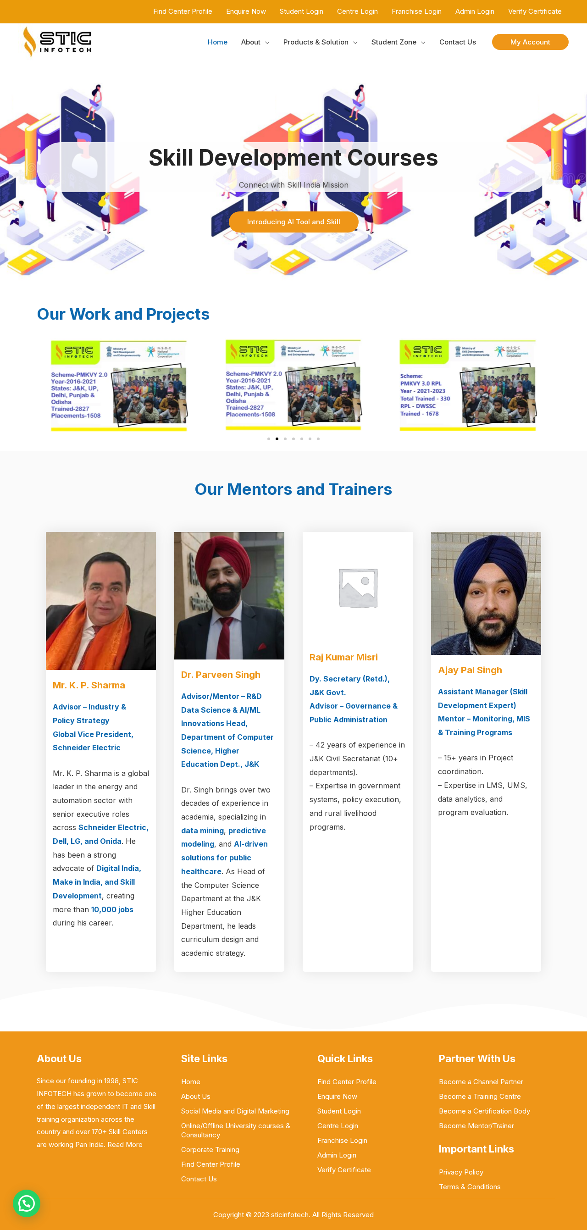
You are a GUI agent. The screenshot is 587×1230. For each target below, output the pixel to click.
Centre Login (337, 1125)
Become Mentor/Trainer (476, 1125)
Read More (125, 1144)
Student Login (339, 1111)
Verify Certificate (344, 1169)
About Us (195, 1096)
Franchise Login (342, 1140)
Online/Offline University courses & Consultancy (235, 1130)
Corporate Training (210, 1149)
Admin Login (336, 1155)
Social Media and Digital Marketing (235, 1111)
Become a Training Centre (480, 1096)
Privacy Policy (461, 1172)
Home (190, 1081)
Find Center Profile (210, 1164)
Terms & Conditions (470, 1186)
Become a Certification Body (484, 1111)
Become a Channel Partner (481, 1081)
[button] (530, 42)
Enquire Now (337, 1096)
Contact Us (199, 1179)
